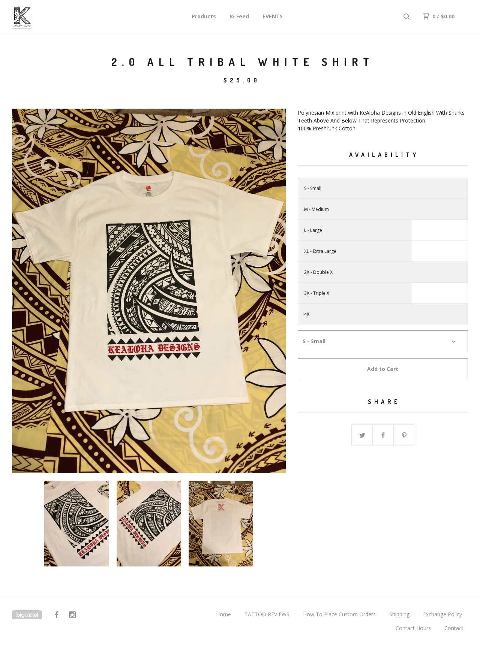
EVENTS (272, 16)
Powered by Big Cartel (27, 614)
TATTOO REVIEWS (267, 614)
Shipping (399, 614)
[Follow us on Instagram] (72, 615)
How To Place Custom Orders (339, 614)
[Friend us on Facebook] (56, 615)
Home (223, 614)
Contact (454, 628)
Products (204, 16)
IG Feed (239, 16)
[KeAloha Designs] (51, 16)
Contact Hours (413, 628)
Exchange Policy (442, 614)
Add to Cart (382, 368)
